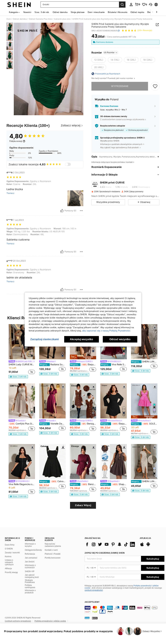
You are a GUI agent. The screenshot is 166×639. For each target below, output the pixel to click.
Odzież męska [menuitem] (137, 12)
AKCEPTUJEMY (92, 602)
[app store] (142, 546)
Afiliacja (8, 568)
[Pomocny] (62, 211)
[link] (137, 4)
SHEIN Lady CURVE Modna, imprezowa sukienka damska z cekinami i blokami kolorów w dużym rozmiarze (22, 364)
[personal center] (131, 4)
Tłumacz (10, 193)
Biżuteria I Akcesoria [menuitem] (117, 12)
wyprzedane (119, 86)
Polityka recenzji (15, 141)
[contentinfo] (124, 610)
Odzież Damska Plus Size (40, 19)
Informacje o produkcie (30, 591)
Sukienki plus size (62, 19)
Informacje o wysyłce (30, 545)
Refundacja (30, 554)
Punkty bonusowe (52, 558)
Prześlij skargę (11, 572)
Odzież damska (20, 19)
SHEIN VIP (29, 571)
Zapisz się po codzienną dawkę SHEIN (105, 553)
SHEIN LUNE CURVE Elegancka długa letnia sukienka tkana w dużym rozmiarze (144, 361)
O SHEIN (9, 549)
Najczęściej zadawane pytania (53, 545)
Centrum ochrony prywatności (18, 621)
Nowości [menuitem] (27, 12)
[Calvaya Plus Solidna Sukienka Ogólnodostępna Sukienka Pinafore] (52, 461)
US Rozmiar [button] (109, 52)
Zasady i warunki (12, 552)
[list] (110, 544)
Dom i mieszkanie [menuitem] (96, 12)
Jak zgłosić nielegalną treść (32, 576)
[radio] (98, 60)
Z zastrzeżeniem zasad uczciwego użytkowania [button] (122, 119)
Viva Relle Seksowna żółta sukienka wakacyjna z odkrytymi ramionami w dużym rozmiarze (114, 364)
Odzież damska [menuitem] (60, 12)
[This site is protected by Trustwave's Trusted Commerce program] (87, 618)
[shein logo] (19, 4)
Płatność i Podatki (52, 554)
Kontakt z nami (51, 550)
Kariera (8, 556)
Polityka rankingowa (30, 586)
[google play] (148, 546)
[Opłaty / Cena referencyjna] (106, 37)
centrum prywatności (94, 590)
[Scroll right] (156, 12)
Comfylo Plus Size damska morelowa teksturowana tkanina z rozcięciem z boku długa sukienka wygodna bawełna (22, 423)
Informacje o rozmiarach (30, 566)
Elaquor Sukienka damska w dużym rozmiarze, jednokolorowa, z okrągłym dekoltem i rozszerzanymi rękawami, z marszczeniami (114, 423)
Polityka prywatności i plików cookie (50, 621)
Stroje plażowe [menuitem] (77, 12)
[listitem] (21, 351)
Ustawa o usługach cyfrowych (9, 562)
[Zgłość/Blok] (81, 211)
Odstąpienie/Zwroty (33, 550)
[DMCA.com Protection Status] (95, 618)
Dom (8, 19)
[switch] (68, 164)
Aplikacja (145, 538)
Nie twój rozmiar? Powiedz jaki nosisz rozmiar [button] (112, 78)
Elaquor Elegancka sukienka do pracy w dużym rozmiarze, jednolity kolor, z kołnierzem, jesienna (83, 364)
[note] (18, 376)
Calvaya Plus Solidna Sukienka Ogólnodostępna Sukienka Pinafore (53, 481)
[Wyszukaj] (122, 4)
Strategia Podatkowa (30, 581)
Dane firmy (9, 545)
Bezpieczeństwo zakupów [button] (112, 126)
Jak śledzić (30, 562)
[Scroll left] (153, 12)
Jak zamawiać (31, 558)
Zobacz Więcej (83, 505)
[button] (151, 4)
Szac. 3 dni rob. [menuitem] (42, 12)
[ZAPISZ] (155, 86)
